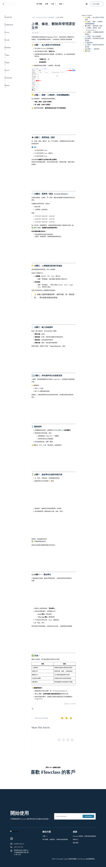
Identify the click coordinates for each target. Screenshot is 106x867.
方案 (52, 4)
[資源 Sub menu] (63, 4)
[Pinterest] (72, 739)
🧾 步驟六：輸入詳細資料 (93, 36)
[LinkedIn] (67, 739)
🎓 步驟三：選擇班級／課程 (93, 26)
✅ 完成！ (88, 51)
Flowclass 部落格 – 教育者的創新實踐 (84, 836)
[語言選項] (87, 4)
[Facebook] (59, 739)
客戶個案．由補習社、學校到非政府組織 (55, 839)
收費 (46, 4)
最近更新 (75, 843)
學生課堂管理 (51, 17)
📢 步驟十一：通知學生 (92, 49)
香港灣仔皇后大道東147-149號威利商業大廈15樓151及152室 (21, 852)
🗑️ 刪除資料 (89, 42)
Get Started (88, 816)
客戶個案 (39, 4)
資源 (60, 4)
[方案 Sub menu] (55, 4)
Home (33, 17)
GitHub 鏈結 (95, 4)
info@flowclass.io (19, 844)
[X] (63, 739)
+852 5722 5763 (18, 847)
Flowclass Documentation (41, 17)
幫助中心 (75, 839)
